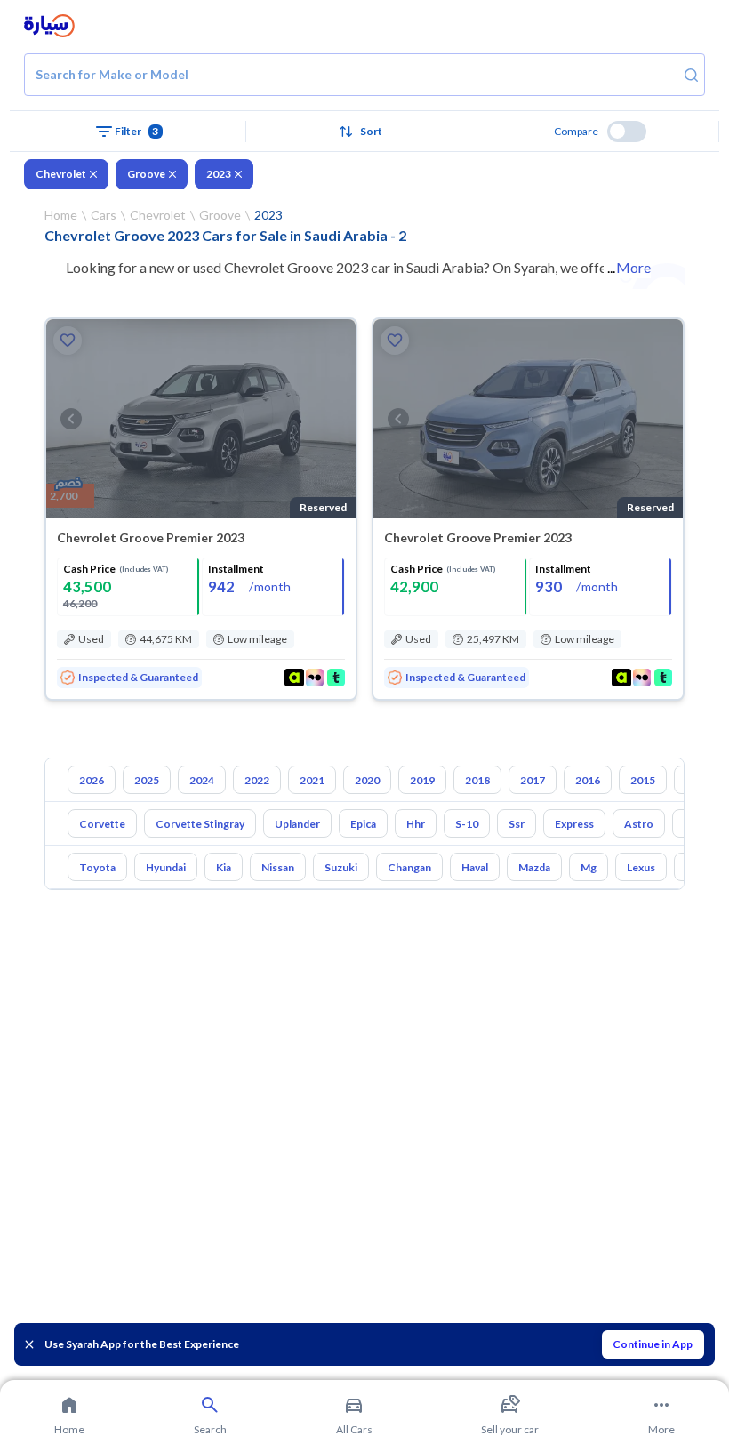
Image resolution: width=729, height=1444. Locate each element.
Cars (103, 214)
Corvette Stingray (200, 823)
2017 (532, 780)
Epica (363, 823)
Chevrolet (61, 173)
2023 (218, 173)
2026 (91, 780)
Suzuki (340, 867)
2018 (477, 780)
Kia (223, 867)
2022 (256, 780)
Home (60, 214)
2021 (312, 780)
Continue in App (653, 1344)
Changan (409, 867)
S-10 (466, 823)
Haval (474, 867)
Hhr (415, 823)
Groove (146, 173)
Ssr (517, 823)
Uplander (297, 823)
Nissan (277, 867)
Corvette (102, 823)
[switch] (626, 131)
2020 (367, 780)
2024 (201, 780)
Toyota (97, 867)
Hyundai (166, 867)
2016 (587, 780)
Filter (137, 131)
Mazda (534, 867)
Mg (589, 867)
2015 (642, 780)
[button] (364, 131)
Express (574, 823)
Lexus (641, 867)
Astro (638, 823)
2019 (422, 780)
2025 (146, 780)
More (633, 267)
